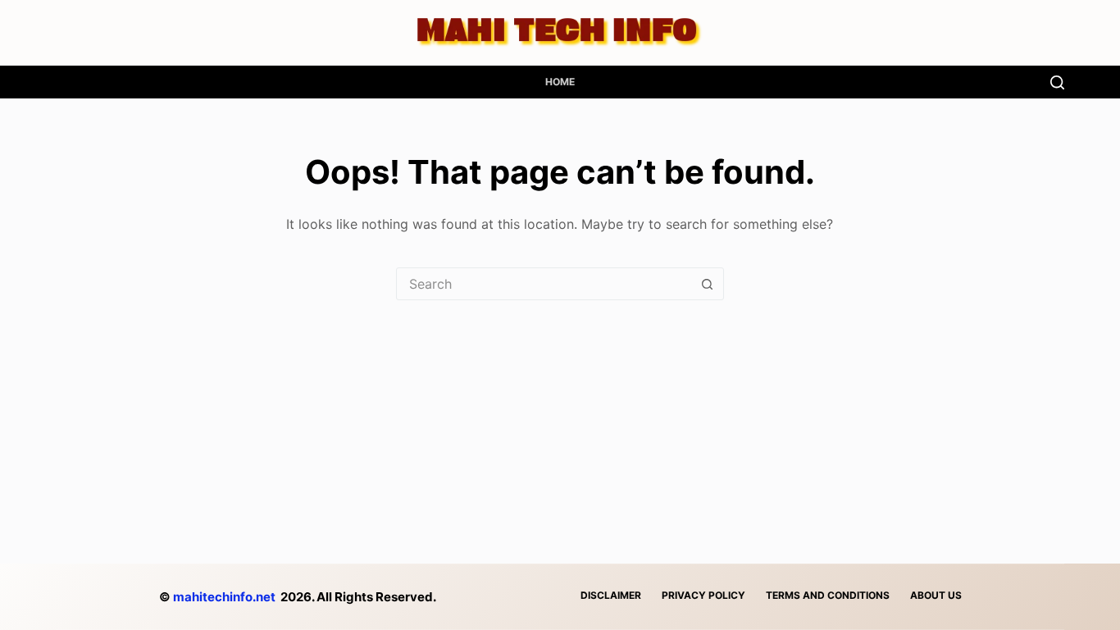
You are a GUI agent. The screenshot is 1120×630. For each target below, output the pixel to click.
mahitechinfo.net (224, 597)
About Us (936, 595)
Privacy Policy (703, 595)
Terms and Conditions (828, 595)
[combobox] (544, 283)
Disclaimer (610, 595)
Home (560, 81)
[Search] (1057, 82)
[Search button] (707, 283)
